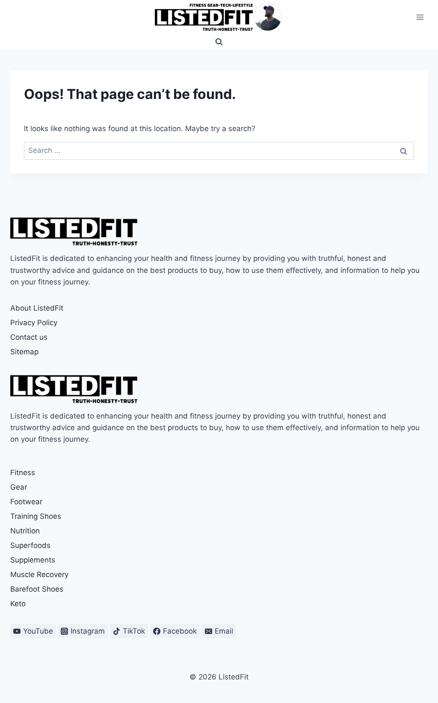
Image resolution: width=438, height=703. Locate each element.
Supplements (32, 560)
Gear (18, 487)
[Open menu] (420, 17)
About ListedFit (36, 308)
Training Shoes (35, 516)
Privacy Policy (33, 322)
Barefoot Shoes (36, 589)
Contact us (28, 337)
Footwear (26, 501)
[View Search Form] (219, 42)
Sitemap (24, 351)
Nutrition (25, 531)
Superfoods (30, 545)
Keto (18, 603)
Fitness (22, 472)
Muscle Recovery (39, 574)
